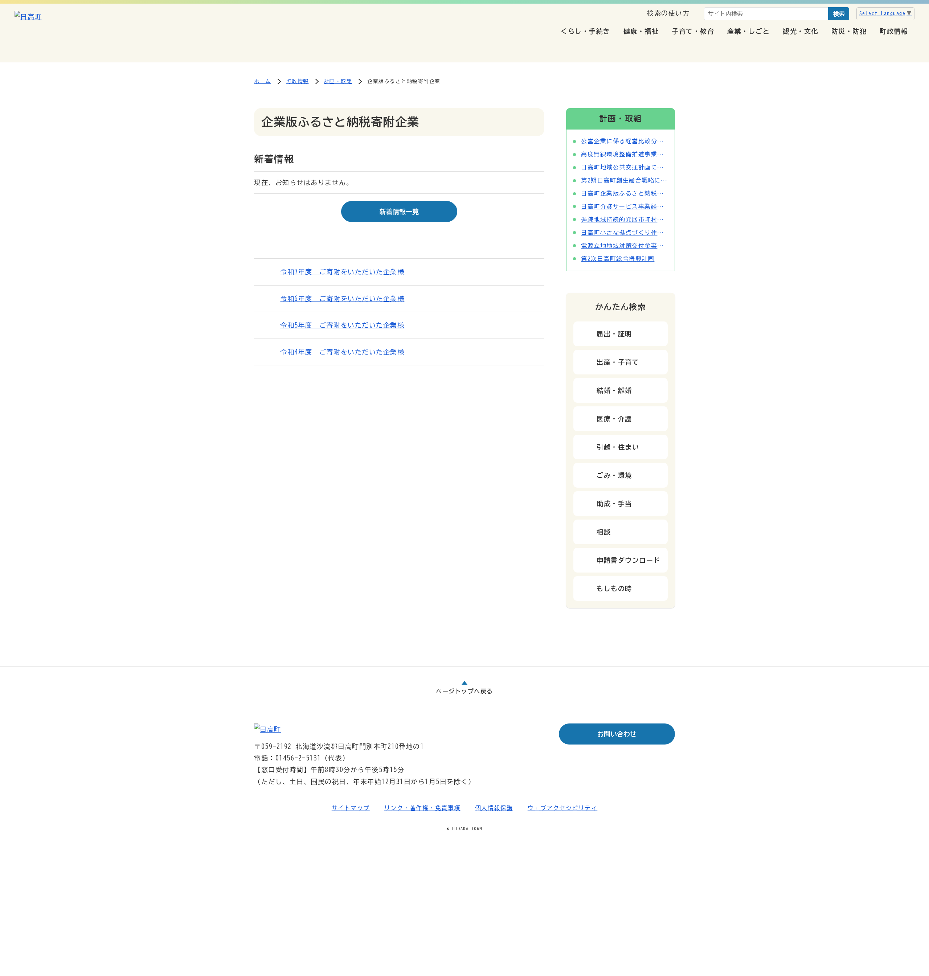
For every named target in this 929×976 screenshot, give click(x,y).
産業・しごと (748, 31)
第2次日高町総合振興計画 (617, 259)
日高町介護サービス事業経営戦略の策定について (624, 206)
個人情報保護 (494, 808)
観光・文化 (800, 31)
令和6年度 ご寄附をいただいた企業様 (342, 298)
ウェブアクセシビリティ (563, 808)
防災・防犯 (849, 31)
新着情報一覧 (399, 211)
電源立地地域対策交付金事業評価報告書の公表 (624, 246)
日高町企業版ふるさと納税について (624, 193)
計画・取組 (338, 81)
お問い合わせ (617, 734)
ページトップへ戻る (464, 691)
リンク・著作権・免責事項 (422, 808)
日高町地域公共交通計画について (624, 167)
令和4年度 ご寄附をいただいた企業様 (342, 352)
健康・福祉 (641, 31)
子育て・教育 (693, 31)
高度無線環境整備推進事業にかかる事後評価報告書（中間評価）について (624, 154)
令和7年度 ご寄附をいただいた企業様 (342, 271)
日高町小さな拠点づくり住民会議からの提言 (624, 232)
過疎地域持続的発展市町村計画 (624, 219)
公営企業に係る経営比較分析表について (624, 141)
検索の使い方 (668, 13)
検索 (839, 14)
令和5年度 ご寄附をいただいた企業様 (342, 325)
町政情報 (894, 31)
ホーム (262, 81)
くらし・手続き (585, 31)
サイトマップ (351, 808)
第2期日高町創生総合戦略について (624, 180)
